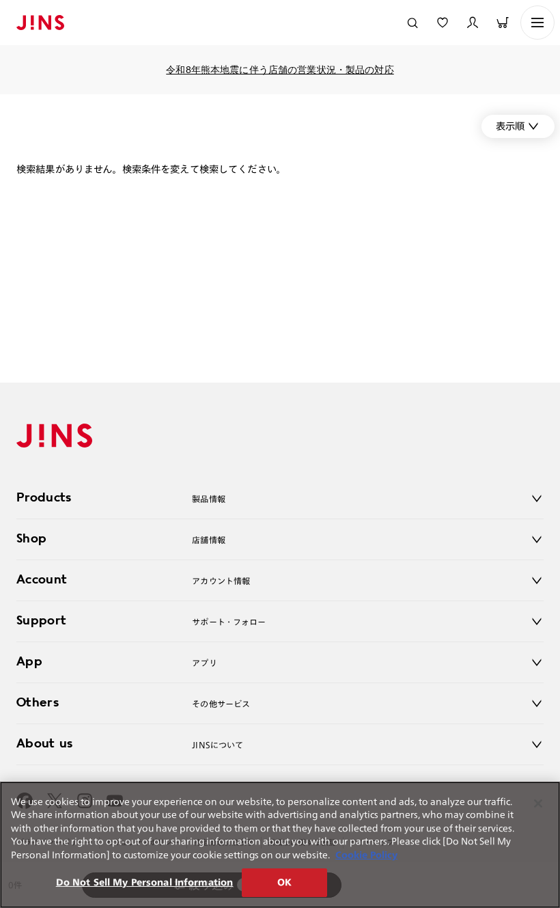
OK (284, 882)
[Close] (538, 803)
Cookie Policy (366, 855)
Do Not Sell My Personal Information (145, 882)
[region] (280, 845)
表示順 (510, 126)
